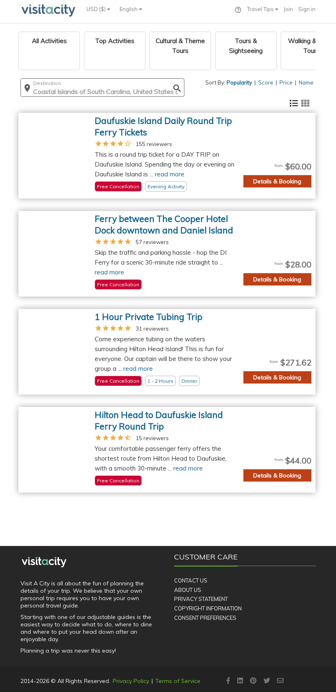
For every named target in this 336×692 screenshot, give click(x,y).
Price (286, 82)
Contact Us (190, 580)
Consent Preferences (205, 617)
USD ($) (96, 9)
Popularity (239, 82)
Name (306, 82)
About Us (187, 590)
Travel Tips (261, 9)
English (129, 9)
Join (288, 9)
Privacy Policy (131, 681)
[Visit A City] (44, 562)
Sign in (307, 9)
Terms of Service (177, 681)
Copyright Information (208, 608)
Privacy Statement (201, 599)
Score (265, 82)
